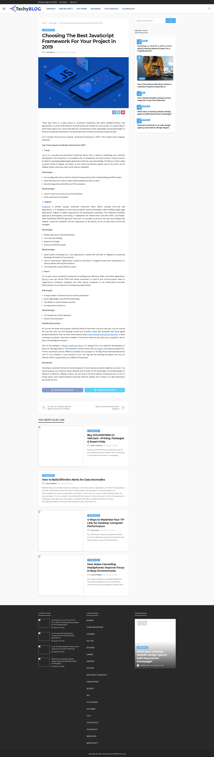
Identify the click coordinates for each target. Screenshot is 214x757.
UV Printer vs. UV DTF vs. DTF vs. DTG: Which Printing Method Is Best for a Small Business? (154, 48)
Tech (142, 78)
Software (82, 9)
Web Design (144, 106)
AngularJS (46, 206)
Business (143, 40)
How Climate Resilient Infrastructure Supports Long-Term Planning (154, 99)
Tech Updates (111, 9)
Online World (93, 682)
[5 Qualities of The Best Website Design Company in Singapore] (155, 643)
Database (96, 9)
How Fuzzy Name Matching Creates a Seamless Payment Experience (154, 85)
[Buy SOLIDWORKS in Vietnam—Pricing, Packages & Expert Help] (60, 446)
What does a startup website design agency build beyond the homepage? (154, 112)
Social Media (92, 702)
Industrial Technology (97, 675)
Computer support (95, 627)
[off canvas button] (3, 8)
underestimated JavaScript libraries (102, 334)
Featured (91, 648)
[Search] (209, 8)
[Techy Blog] (25, 8)
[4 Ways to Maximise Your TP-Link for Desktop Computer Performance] (60, 530)
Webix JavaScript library (72, 345)
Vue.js (44, 155)
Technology (128, 9)
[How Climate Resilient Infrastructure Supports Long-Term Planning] (44, 649)
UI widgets (99, 348)
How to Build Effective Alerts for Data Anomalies (73, 479)
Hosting (90, 668)
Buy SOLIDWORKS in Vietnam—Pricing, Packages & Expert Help (105, 438)
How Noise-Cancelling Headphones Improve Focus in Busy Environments (105, 567)
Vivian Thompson (97, 445)
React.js (45, 279)
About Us (73, 2)
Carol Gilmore (50, 52)
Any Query (63, 2)
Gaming (90, 654)
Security (90, 688)
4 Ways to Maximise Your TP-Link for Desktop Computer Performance (106, 523)
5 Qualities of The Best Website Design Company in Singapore (155, 658)
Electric (90, 641)
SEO (88, 695)
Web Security (66, 9)
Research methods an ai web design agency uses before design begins (154, 126)
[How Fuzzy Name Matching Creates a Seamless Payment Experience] (155, 68)
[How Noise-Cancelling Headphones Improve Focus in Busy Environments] (60, 575)
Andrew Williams (51, 483)
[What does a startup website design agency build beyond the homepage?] (44, 662)
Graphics (50, 9)
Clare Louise (95, 530)
